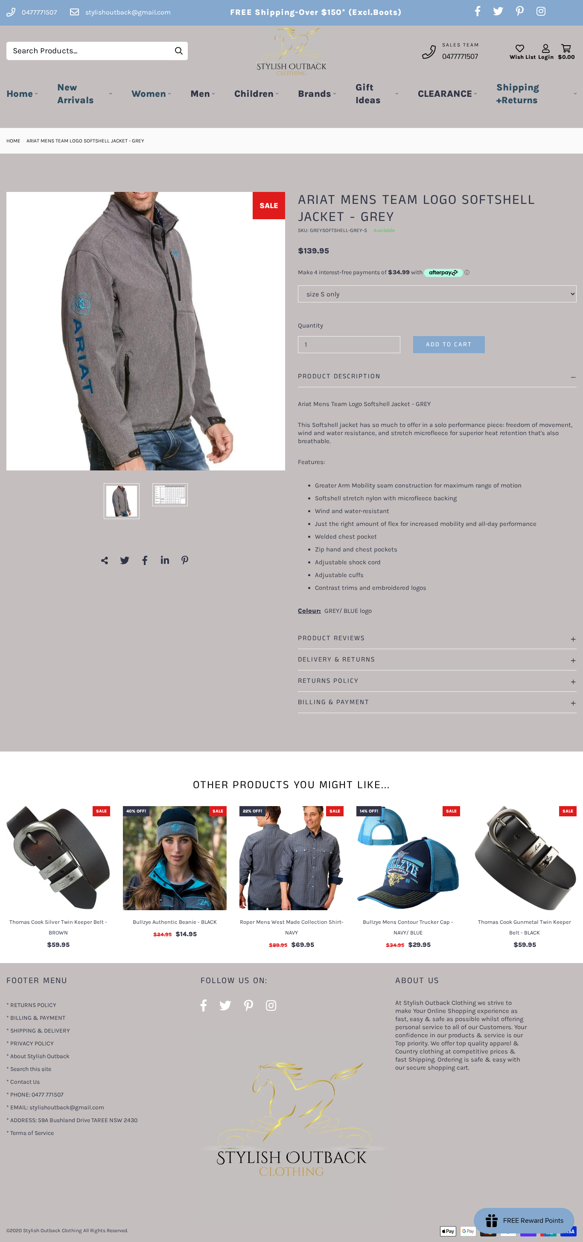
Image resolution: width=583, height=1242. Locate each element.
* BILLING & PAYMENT (35, 1017)
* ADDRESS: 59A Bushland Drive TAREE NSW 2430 (71, 1120)
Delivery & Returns (336, 660)
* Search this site (28, 1069)
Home (19, 93)
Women (148, 93)
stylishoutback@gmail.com (128, 12)
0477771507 (460, 56)
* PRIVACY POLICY (30, 1043)
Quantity (310, 325)
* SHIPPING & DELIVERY (38, 1030)
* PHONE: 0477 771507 (35, 1094)
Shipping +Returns (517, 94)
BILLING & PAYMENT (334, 702)
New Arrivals (75, 94)
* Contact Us (23, 1081)
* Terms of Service (30, 1133)
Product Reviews (331, 638)
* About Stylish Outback (38, 1056)
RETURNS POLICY (328, 681)
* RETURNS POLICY (31, 1005)
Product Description (339, 376)
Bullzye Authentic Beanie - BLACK (175, 922)
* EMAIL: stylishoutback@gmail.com (55, 1107)
